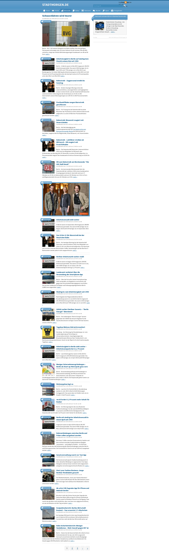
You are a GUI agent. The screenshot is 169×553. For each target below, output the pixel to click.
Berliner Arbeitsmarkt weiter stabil (70, 257)
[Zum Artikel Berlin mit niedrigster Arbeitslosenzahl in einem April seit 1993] (48, 423)
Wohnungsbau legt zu (64, 384)
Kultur (77, 10)
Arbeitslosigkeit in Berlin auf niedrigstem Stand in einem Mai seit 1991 (72, 60)
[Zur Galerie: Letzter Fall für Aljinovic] (66, 199)
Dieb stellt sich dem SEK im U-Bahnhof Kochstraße (110, 16)
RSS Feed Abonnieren (125, 2)
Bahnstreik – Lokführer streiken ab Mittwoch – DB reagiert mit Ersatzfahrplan (70, 142)
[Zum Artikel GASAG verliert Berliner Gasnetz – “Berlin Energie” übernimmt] (48, 315)
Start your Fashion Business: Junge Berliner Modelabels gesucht (70, 471)
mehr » (48, 54)
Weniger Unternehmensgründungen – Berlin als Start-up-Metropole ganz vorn (72, 365)
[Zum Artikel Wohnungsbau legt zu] (48, 389)
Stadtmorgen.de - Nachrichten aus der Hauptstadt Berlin (55, 5)
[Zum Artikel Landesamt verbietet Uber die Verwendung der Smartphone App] (48, 277)
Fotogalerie (47, 182)
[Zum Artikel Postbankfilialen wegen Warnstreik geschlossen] (48, 108)
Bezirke (98, 10)
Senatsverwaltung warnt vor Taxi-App (71, 455)
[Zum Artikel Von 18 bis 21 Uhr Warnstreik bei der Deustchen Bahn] (48, 241)
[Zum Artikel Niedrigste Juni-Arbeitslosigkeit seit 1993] (48, 297)
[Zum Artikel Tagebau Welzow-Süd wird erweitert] (48, 332)
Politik (57, 10)
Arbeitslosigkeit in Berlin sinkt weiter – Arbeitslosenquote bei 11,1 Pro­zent (71, 347)
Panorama (87, 10)
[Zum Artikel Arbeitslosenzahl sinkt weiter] (48, 225)
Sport (107, 10)
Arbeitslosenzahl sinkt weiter (67, 220)
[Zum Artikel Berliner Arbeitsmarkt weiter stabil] (48, 262)
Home (48, 10)
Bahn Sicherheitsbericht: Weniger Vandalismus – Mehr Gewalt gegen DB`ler (72, 527)
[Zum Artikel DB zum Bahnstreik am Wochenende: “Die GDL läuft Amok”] (48, 167)
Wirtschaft (67, 10)
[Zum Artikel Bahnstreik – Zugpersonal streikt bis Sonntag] (48, 86)
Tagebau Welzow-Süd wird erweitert (70, 327)
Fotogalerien (118, 10)
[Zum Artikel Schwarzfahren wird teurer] (66, 33)
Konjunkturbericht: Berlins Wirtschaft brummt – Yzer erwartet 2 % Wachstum (71, 509)
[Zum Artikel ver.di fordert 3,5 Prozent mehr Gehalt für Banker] (48, 405)
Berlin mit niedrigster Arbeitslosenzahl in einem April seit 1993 (72, 418)
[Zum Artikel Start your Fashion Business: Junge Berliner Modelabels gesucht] (48, 476)
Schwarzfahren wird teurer (57, 15)
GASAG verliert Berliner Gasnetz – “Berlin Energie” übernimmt (72, 310)
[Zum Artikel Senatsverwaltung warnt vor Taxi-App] (48, 460)
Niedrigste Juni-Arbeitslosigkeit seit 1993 (72, 292)
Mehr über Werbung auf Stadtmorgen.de (118, 37)
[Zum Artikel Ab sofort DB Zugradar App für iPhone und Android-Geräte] (48, 493)
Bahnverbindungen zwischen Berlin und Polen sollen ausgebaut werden (71, 434)
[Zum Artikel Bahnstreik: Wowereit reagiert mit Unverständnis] (48, 125)
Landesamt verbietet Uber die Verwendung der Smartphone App (69, 273)
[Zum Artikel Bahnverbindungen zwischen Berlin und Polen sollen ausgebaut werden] (48, 438)
